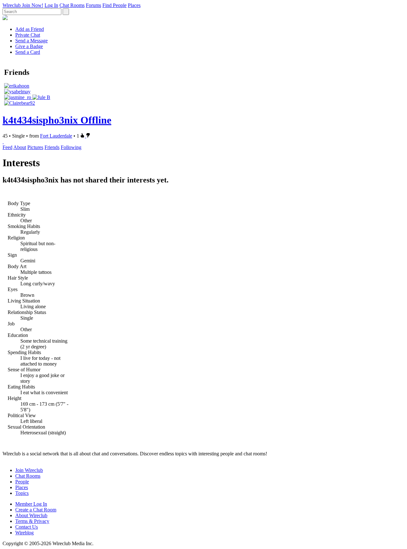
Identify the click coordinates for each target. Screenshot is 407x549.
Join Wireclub (29, 470)
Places (134, 5)
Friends (52, 147)
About (19, 147)
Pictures (35, 147)
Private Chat (27, 35)
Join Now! (32, 5)
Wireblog (24, 532)
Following (71, 147)
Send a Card (27, 52)
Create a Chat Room (35, 509)
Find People (114, 5)
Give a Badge (29, 46)
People (22, 481)
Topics (22, 493)
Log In (51, 5)
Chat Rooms (72, 5)
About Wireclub (31, 515)
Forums (93, 5)
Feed (7, 147)
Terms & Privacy (32, 521)
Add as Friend (29, 29)
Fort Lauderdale (56, 136)
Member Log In (31, 504)
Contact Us (26, 527)
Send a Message (31, 40)
